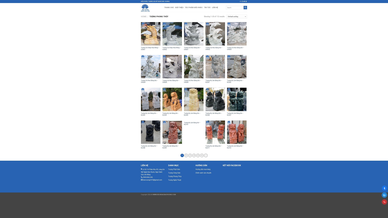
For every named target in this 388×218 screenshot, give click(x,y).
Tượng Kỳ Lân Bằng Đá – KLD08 (149, 147)
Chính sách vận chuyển (203, 173)
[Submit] (245, 7)
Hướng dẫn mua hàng (203, 169)
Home (144, 16)
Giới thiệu (179, 7)
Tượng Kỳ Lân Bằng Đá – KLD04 (170, 114)
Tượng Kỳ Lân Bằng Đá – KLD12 (235, 147)
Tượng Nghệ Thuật (174, 180)
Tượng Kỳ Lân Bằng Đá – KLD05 (192, 114)
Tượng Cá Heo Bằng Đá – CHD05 (170, 81)
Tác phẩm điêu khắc (194, 7)
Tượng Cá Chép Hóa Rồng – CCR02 (171, 48)
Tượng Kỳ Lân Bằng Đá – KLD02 (235, 81)
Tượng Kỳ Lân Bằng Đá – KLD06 (214, 114)
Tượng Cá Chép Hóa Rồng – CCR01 (150, 48)
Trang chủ (169, 7)
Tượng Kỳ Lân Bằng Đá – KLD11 (214, 147)
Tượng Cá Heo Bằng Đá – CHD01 (192, 48)
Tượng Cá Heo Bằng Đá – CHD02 (214, 48)
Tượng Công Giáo (174, 173)
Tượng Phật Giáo (174, 169)
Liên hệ (215, 7)
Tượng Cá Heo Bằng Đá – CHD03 (235, 48)
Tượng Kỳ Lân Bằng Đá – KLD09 (170, 147)
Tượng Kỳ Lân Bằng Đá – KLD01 (214, 81)
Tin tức (207, 7)
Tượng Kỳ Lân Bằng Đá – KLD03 (149, 114)
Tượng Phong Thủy (175, 176)
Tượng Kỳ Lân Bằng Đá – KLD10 (192, 123)
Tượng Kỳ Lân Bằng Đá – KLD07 (235, 114)
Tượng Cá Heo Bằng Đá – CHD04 (149, 81)
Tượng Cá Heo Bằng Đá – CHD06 (192, 81)
